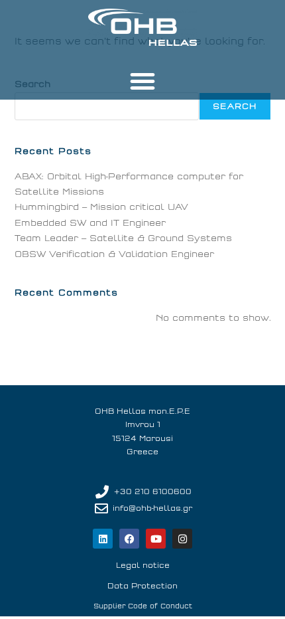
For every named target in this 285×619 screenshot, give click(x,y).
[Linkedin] (103, 539)
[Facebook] (129, 539)
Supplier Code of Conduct (142, 606)
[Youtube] (156, 539)
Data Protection (142, 586)
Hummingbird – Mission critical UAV (101, 207)
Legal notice (143, 565)
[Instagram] (182, 539)
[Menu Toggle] (142, 81)
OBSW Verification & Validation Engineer (114, 254)
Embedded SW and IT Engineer (90, 223)
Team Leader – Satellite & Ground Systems (123, 238)
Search (234, 106)
